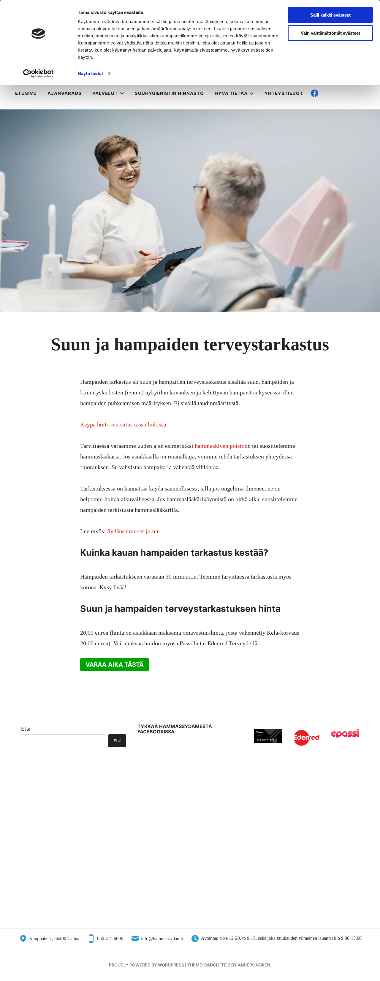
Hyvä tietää (231, 93)
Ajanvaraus (65, 93)
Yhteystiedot (284, 93)
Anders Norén (254, 964)
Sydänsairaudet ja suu (133, 531)
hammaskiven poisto (219, 445)
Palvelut (105, 93)
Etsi (25, 729)
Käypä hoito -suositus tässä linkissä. (124, 424)
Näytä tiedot (90, 73)
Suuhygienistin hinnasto (169, 93)
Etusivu (26, 93)
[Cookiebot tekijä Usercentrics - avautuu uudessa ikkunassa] (38, 73)
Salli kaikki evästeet (330, 14)
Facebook (333, 93)
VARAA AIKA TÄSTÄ (115, 664)
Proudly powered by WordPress (146, 964)
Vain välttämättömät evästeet (330, 33)
